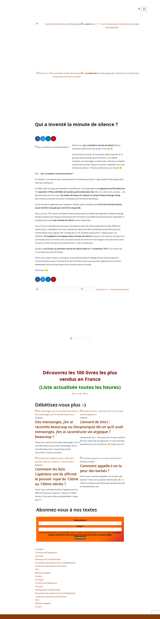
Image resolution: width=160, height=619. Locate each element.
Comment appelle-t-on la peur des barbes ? (101, 468)
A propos (39, 549)
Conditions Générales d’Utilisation (51, 566)
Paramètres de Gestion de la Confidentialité (55, 562)
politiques (43, 226)
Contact (38, 576)
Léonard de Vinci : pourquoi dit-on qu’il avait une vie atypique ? (101, 427)
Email (80, 526)
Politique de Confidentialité (47, 559)
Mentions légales (43, 572)
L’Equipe (39, 556)
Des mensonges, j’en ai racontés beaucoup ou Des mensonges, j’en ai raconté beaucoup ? (57, 429)
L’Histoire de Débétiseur (46, 552)
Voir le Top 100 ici (80, 393)
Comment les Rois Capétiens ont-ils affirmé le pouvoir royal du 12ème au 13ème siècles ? (56, 476)
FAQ (37, 569)
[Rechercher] (139, 9)
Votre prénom (80, 520)
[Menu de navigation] (144, 9)
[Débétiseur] (30, 9)
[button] (37, 138)
